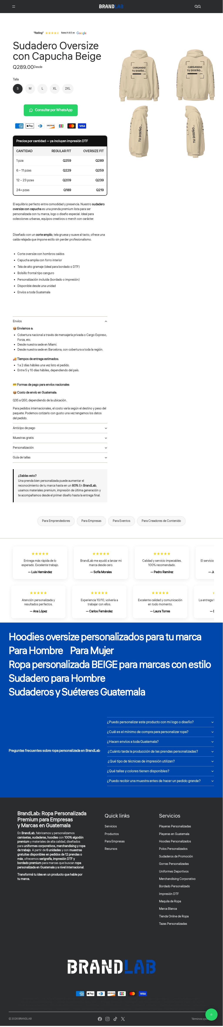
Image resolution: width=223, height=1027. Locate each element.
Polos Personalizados (173, 849)
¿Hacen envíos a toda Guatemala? (133, 741)
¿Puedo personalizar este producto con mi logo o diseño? (150, 722)
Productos (112, 834)
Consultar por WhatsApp (53, 110)
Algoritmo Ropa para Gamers (187, 998)
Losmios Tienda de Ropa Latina (109, 998)
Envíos (17, 321)
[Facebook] (99, 1019)
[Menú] (14, 7)
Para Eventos (121, 521)
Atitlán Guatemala (30, 998)
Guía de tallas (21, 457)
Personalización (23, 448)
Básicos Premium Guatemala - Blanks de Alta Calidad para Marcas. (166, 1008)
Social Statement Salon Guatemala (66, 1005)
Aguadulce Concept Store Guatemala (142, 1002)
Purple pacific (62, 1008)
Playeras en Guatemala (174, 834)
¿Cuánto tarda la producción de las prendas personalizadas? (152, 751)
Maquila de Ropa (170, 901)
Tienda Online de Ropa (174, 916)
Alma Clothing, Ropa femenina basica (103, 1005)
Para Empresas (91, 521)
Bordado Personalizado (174, 886)
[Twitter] (123, 1019)
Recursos (111, 849)
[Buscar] (196, 6)
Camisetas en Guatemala (119, 1008)
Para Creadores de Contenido (161, 521)
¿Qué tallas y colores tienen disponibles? (138, 771)
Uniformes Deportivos (174, 871)
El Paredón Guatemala (111, 1002)
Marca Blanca (168, 909)
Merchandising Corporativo (177, 879)
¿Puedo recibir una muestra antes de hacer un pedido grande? (154, 781)
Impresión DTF (169, 894)
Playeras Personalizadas (175, 826)
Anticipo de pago (24, 428)
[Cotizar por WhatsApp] (211, 1014)
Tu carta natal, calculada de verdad (88, 1008)
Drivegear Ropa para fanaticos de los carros (77, 1002)
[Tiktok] (115, 1019)
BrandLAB (25, 1019)
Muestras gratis (23, 438)
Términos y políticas (202, 1019)
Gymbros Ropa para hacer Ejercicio (36, 1002)
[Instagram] (107, 1019)
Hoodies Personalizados (175, 841)
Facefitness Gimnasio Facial (177, 1002)
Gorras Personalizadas (174, 864)
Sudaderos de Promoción (176, 856)
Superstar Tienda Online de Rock (174, 1005)
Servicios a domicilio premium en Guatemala (148, 998)
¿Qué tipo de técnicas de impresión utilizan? (141, 761)
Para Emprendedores (56, 521)
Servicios (111, 826)
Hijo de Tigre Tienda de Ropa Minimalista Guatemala (66, 998)
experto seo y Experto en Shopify (140, 1005)
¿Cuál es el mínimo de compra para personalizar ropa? (147, 732)
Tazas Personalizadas (173, 924)
